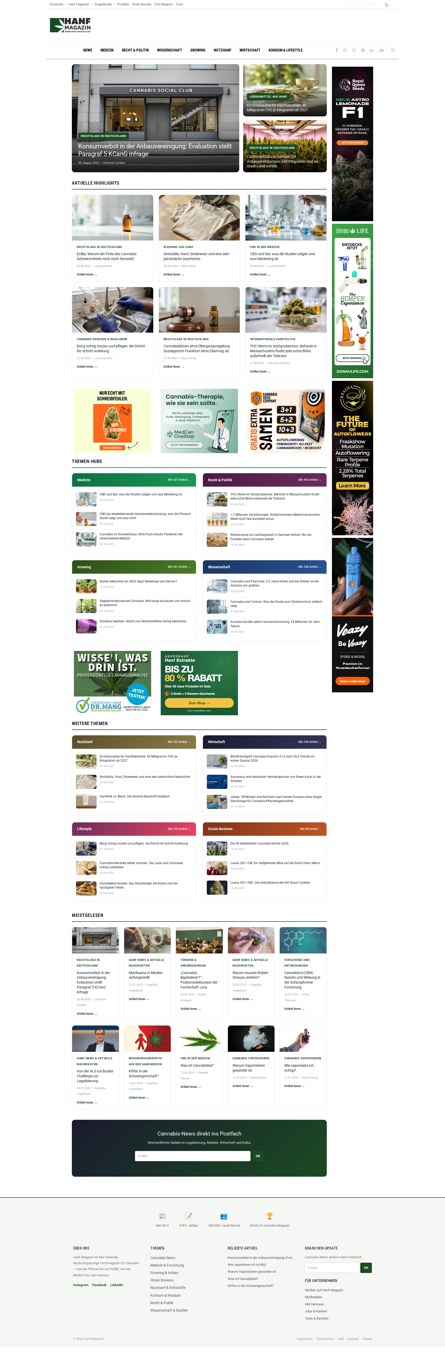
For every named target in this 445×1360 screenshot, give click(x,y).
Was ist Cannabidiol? (197, 1065)
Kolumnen (56, 4)
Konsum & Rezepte (165, 1295)
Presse (367, 1339)
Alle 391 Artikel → (179, 567)
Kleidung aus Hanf (179, 247)
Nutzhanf (222, 50)
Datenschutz (325, 1339)
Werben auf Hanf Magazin (324, 1290)
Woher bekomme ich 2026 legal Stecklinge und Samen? (138, 581)
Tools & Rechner (317, 1318)
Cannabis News (162, 1258)
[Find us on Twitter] (354, 50)
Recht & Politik (135, 50)
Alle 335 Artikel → (309, 742)
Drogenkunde (103, 4)
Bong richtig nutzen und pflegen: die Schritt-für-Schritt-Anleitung (144, 843)
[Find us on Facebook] (337, 50)
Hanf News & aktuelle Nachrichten (146, 962)
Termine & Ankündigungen (193, 962)
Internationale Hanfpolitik (272, 339)
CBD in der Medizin (264, 247)
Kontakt (353, 1339)
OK (258, 1156)
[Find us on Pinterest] (363, 50)
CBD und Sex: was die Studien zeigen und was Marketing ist (141, 494)
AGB (341, 1339)
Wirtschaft (249, 50)
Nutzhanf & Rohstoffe (167, 1288)
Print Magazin (164, 4)
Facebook (99, 1285)
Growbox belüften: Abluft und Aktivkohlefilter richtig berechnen (143, 621)
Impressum (305, 1339)
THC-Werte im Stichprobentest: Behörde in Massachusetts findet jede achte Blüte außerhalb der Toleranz (283, 351)
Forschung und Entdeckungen (297, 962)
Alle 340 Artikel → (309, 567)
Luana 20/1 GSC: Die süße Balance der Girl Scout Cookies (270, 882)
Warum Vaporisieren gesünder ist (252, 1271)
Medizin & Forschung (167, 1265)
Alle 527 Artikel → (179, 479)
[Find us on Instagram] (345, 50)
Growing (198, 50)
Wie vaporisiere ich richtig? (247, 1265)
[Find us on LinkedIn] (371, 50)
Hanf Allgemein (79, 4)
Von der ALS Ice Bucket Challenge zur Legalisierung (95, 1076)
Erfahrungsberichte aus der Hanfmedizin (145, 1061)
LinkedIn (116, 1285)
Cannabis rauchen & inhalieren (102, 339)
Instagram (80, 1285)
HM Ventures (314, 1304)
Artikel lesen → (87, 274)
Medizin (107, 50)
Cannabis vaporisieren (251, 1058)
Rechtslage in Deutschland (99, 247)
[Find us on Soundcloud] (381, 50)
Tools (179, 4)
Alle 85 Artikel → (310, 829)
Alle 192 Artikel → (179, 829)
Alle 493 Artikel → (309, 479)
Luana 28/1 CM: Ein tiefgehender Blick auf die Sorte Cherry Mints (275, 863)
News (87, 50)
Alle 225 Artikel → (179, 742)
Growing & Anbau (164, 1273)
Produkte (123, 4)
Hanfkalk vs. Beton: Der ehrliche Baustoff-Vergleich (135, 796)
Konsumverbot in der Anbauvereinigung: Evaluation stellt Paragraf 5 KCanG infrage (93, 982)
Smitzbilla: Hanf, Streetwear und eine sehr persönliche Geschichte (145, 777)
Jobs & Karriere (316, 1311)
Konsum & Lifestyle (286, 50)
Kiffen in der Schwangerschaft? (251, 1286)
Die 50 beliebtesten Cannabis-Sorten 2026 (259, 843)
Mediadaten (313, 1297)
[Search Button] (393, 50)
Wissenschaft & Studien (169, 1310)
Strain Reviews (141, 4)
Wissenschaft (169, 50)
